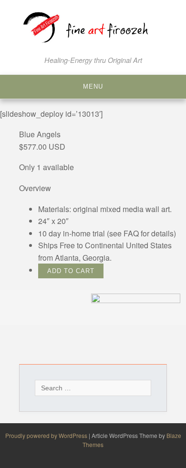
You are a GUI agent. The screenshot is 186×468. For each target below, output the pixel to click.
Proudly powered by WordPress (47, 435)
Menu (93, 86)
